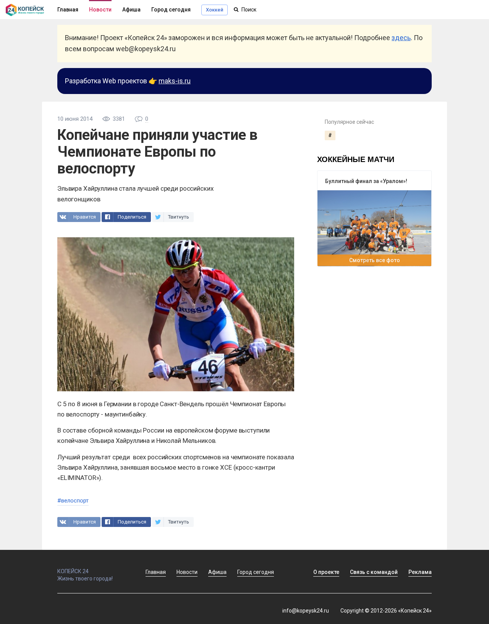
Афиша (131, 9)
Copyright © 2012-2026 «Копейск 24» (386, 611)
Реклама (420, 572)
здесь (401, 38)
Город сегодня (171, 9)
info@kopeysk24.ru (305, 611)
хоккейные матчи (355, 158)
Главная (156, 572)
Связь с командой (374, 572)
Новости (100, 9)
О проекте (326, 572)
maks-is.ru (175, 81)
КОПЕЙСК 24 (73, 571)
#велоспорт (73, 500)
